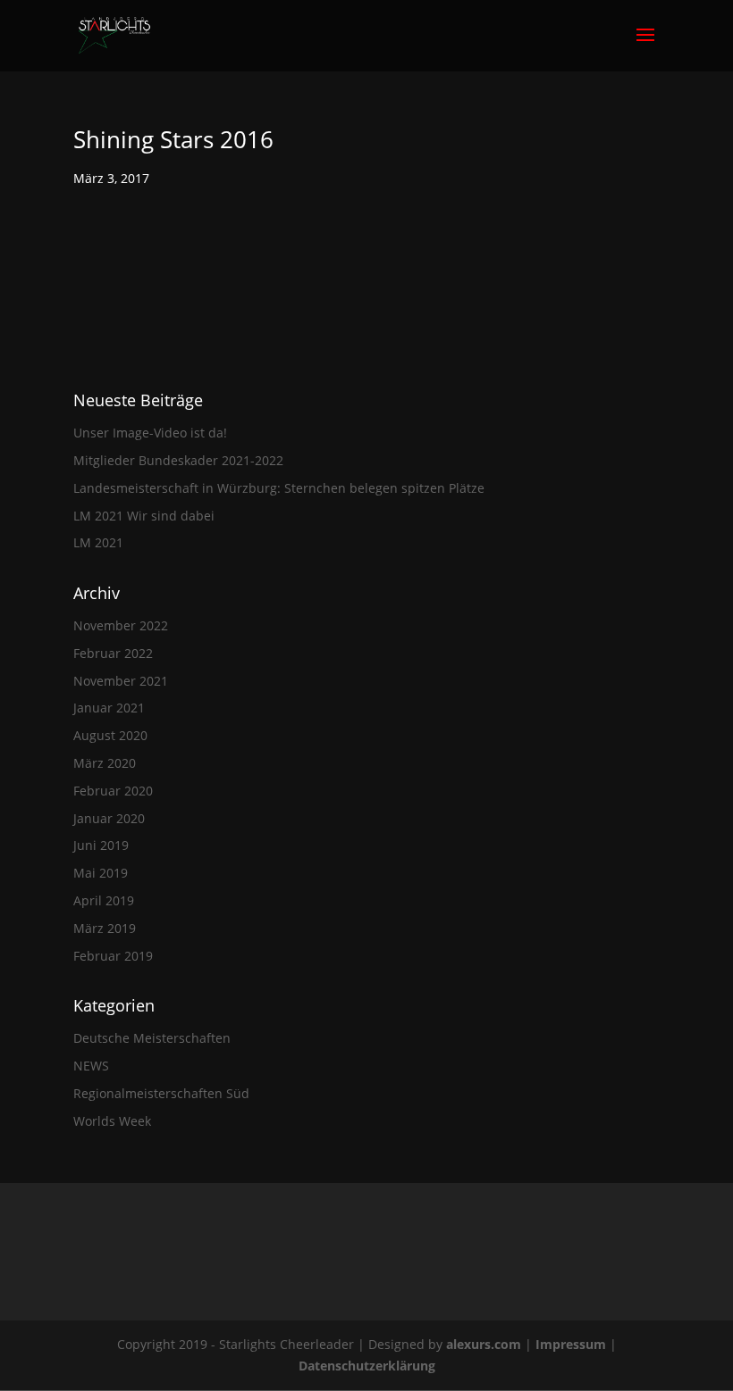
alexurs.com (485, 1344)
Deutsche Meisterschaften (152, 1037)
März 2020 (104, 762)
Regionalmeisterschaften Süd (161, 1093)
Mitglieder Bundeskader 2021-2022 (178, 460)
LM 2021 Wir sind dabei (144, 515)
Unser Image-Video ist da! (150, 432)
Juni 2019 (101, 845)
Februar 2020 (113, 790)
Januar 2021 (109, 707)
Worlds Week (112, 1120)
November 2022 (120, 625)
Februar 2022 (113, 653)
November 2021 (120, 680)
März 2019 (104, 928)
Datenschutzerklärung (367, 1365)
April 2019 (103, 900)
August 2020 (110, 735)
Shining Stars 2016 (173, 139)
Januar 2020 (109, 818)
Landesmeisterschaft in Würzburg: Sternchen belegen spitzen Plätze (278, 487)
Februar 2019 (113, 955)
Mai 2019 (100, 872)
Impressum (572, 1344)
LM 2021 (98, 542)
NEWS (91, 1065)
